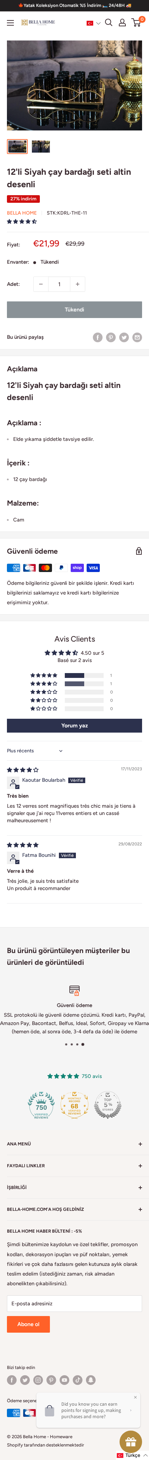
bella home (22, 213)
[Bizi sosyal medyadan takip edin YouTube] (64, 1380)
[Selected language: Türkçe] (94, 22)
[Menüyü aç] (10, 23)
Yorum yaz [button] (74, 725)
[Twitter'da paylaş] (124, 337)
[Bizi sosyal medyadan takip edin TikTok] (77, 1380)
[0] (136, 22)
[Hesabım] (122, 22)
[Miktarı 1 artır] (77, 284)
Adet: (13, 284)
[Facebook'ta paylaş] (98, 337)
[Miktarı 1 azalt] (41, 284)
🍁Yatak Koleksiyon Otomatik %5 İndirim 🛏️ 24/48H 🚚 (74, 5)
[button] (94, 22)
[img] (22, 770)
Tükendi (74, 309)
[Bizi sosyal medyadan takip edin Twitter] (25, 1380)
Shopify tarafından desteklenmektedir (45, 1445)
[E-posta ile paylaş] (137, 337)
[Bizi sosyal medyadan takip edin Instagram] (38, 1380)
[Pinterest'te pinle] (111, 337)
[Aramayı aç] (109, 22)
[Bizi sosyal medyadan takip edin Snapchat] (91, 1380)
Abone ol (28, 1324)
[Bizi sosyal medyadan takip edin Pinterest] (51, 1380)
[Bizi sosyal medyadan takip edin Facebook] (12, 1380)
